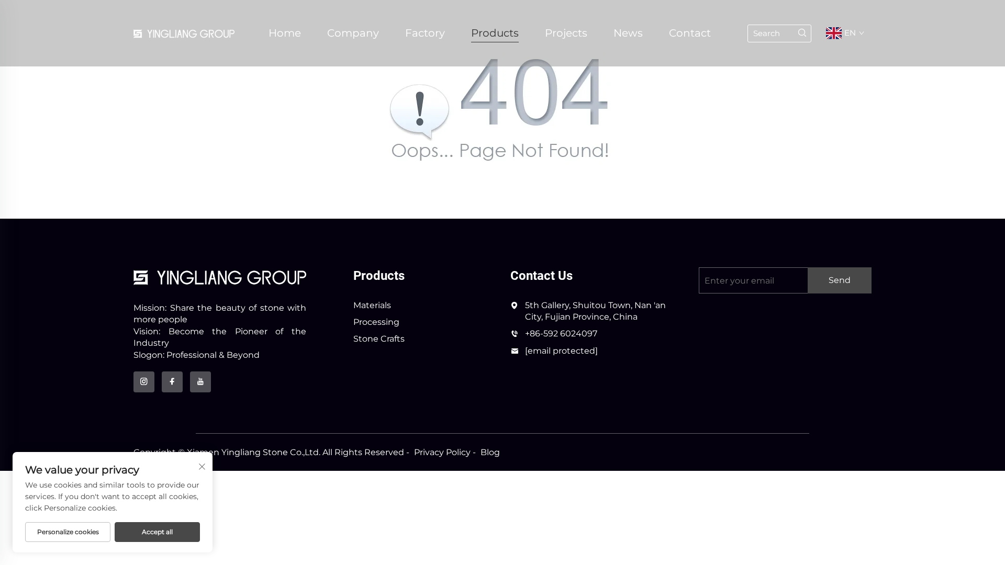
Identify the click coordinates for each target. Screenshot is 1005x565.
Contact (690, 33)
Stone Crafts (379, 339)
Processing (376, 322)
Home (285, 33)
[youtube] (200, 381)
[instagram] (143, 381)
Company (353, 33)
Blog (490, 452)
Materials (372, 305)
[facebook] (172, 381)
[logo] (219, 277)
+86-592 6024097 (561, 333)
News (628, 33)
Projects (566, 33)
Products (495, 33)
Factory (425, 33)
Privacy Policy (442, 452)
